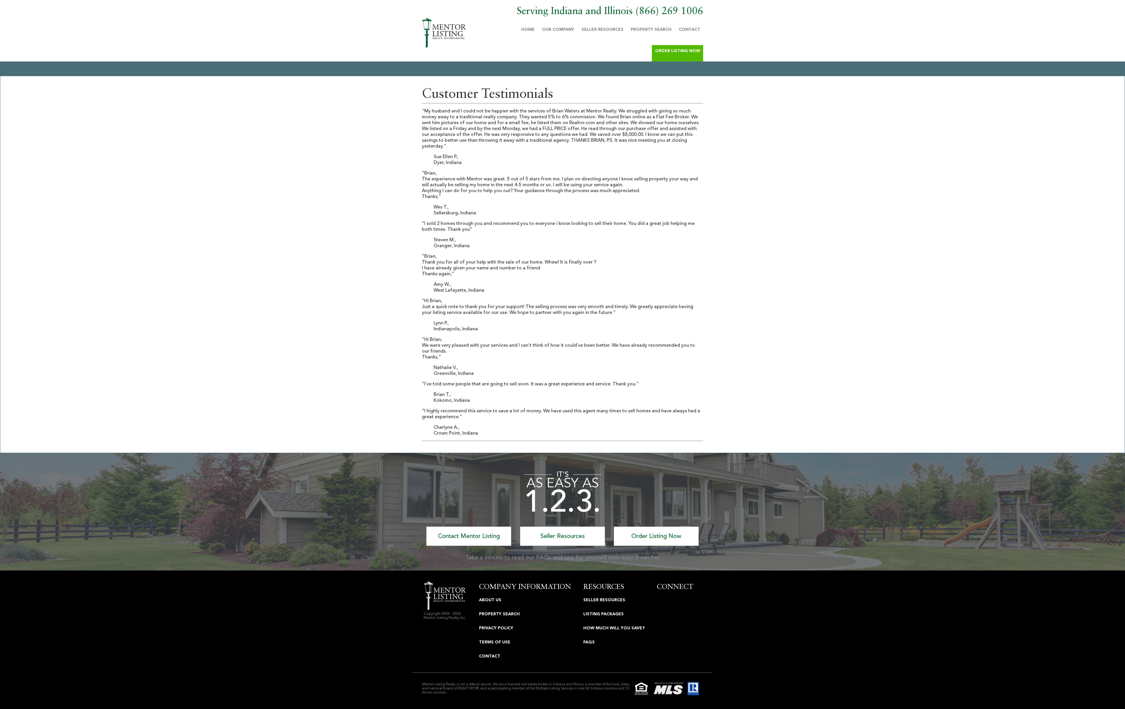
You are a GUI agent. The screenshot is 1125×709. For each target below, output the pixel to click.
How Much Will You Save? (614, 628)
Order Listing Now (677, 50)
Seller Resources (602, 29)
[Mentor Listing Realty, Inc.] (444, 33)
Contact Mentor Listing (469, 536)
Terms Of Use (494, 642)
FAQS (589, 642)
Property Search (651, 29)
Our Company (558, 29)
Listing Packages (603, 613)
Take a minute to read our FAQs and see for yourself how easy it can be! (563, 557)
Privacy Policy (496, 628)
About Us (490, 599)
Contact (689, 29)
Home (528, 29)
